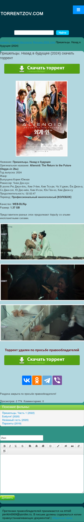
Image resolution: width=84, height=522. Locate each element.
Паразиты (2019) (11, 423)
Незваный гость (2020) (15, 420)
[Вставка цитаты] (72, 446)
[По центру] (36, 446)
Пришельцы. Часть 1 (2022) (18, 413)
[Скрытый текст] (66, 446)
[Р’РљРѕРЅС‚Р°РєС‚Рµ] (26, 380)
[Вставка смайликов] (50, 446)
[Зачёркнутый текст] (22, 446)
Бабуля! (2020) (11, 416)
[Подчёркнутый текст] (16, 446)
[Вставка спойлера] (4, 451)
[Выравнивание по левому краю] (30, 446)
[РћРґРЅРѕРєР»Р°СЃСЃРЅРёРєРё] (37, 380)
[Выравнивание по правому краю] (43, 446)
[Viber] (57, 380)
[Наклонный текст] (10, 446)
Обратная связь (62, 518)
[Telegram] (47, 380)
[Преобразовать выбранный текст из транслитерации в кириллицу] (78, 446)
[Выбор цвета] (58, 446)
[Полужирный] (4, 446)
